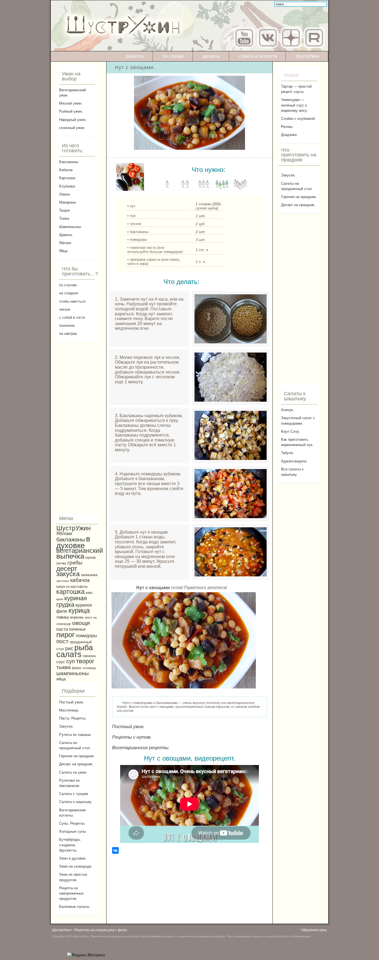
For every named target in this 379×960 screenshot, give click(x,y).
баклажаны (70, 539)
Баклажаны (68, 162)
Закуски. (66, 726)
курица (79, 610)
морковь (77, 617)
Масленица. (69, 710)
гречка (61, 563)
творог (85, 661)
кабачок (80, 580)
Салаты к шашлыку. (75, 802)
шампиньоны (72, 673)
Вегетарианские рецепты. (141, 747)
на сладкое (68, 293)
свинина (89, 656)
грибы (74, 563)
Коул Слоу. (290, 431)
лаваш (62, 617)
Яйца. (64, 251)
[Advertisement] (77, 428)
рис (69, 648)
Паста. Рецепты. (73, 718)
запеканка (89, 575)
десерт (66, 568)
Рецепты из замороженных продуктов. (71, 893)
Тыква (64, 218)
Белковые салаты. (74, 907)
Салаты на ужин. (73, 772)
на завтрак (68, 333)
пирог (65, 635)
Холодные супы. (73, 831)
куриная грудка (71, 601)
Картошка (67, 178)
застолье (62, 580)
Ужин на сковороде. (75, 866)
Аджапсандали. (294, 461)
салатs (69, 654)
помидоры (86, 635)
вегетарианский (79, 550)
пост (62, 641)
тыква (63, 667)
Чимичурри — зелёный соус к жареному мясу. (294, 105)
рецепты (135, 56)
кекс (89, 593)
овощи (81, 623)
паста (62, 629)
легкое (64, 309)
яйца (60, 679)
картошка (70, 591)
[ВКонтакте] (115, 850)
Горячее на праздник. (77, 756)
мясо (88, 617)
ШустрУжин (307, 56)
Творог (64, 210)
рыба (83, 647)
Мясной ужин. (70, 103)
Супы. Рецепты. (72, 823)
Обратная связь (314, 930)
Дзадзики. (289, 135)
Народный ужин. (73, 120)
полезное (67, 325)
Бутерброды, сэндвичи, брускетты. (70, 844)
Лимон (64, 194)
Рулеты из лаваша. (75, 735)
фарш (76, 668)
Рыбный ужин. (71, 111)
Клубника (67, 186)
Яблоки (65, 243)
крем (59, 599)
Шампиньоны (70, 227)
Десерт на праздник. (76, 764)
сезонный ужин (71, 128)
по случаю (173, 56)
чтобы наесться (72, 301)
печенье (77, 629)
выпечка (70, 556)
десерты (211, 56)
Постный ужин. (71, 702)
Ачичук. (287, 410)
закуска (68, 573)
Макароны (67, 202)
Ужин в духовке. (73, 858)
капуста (62, 586)
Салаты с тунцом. (74, 794)
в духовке (73, 542)
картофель (79, 586)
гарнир (90, 557)
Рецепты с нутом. (131, 737)
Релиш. (287, 127)
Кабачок (66, 170)
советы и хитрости (258, 56)
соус (60, 661)
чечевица (89, 668)
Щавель (65, 235)
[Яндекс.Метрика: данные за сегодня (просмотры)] (86, 955)
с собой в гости (72, 317)
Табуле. (287, 453)
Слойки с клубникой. (298, 118)
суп (70, 661)
